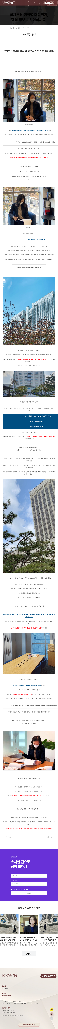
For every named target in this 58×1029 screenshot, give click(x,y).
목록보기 (29, 953)
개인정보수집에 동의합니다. (21, 889)
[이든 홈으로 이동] (8, 3)
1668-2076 (49, 976)
